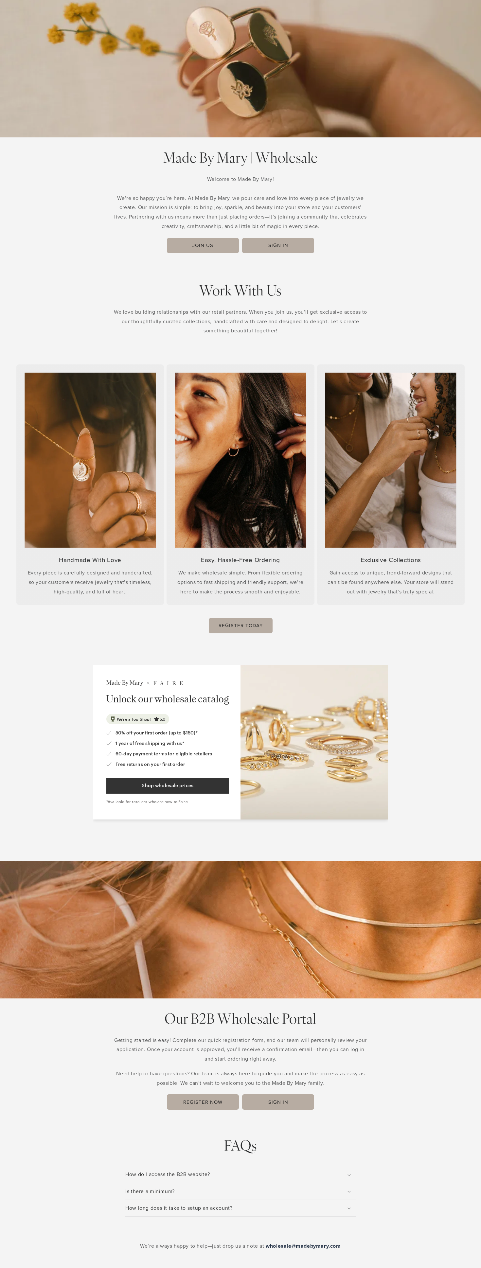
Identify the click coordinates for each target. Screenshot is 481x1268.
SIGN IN (278, 245)
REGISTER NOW (203, 1102)
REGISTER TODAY (241, 625)
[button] (240, 1174)
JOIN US (202, 245)
